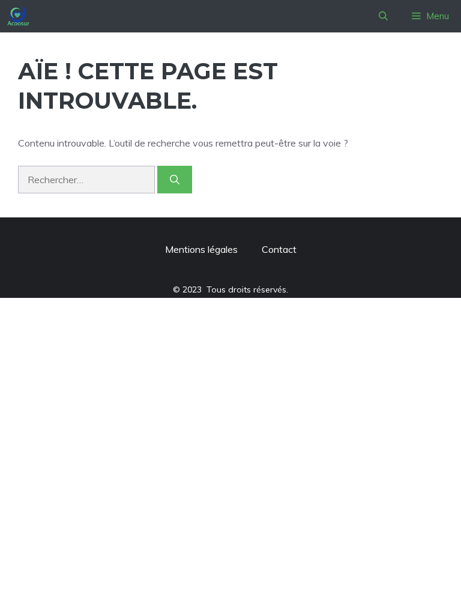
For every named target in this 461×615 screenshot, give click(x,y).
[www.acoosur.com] (18, 16)
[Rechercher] (174, 179)
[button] (383, 16)
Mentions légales (201, 249)
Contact (279, 249)
